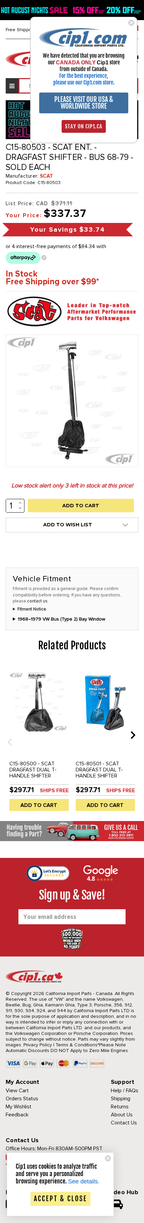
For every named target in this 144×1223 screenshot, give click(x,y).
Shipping (120, 1098)
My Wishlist (18, 1106)
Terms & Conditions (76, 1045)
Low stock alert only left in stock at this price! (72, 485)
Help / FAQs (124, 1090)
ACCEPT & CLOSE (60, 1199)
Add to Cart (38, 805)
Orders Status (22, 1098)
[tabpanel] (39, 739)
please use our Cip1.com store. (84, 82)
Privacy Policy (37, 1045)
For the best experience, (83, 75)
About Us (122, 1114)
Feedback (17, 1114)
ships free (54, 790)
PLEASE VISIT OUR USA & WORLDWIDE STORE (83, 102)
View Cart (17, 1090)
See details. (83, 1181)
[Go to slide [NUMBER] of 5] (7, 734)
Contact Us (124, 1122)
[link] (83, 37)
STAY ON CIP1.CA (83, 126)
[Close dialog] (131, 22)
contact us (37, 601)
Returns (120, 1106)
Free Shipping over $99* (52, 282)
